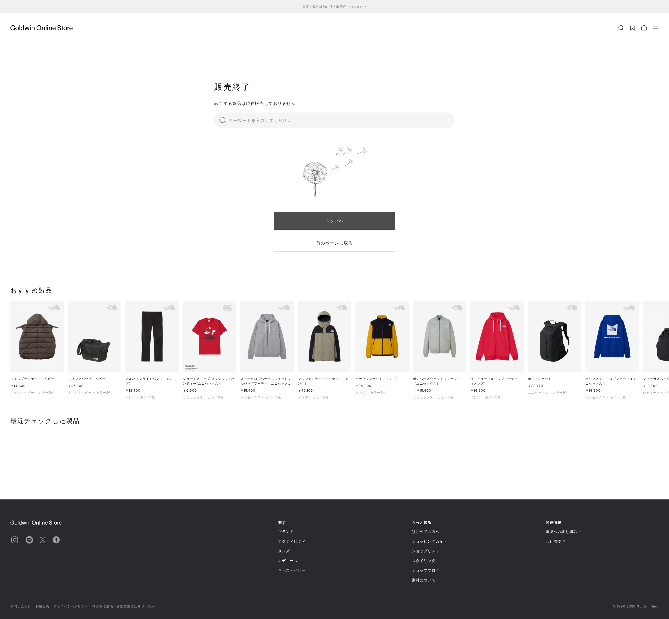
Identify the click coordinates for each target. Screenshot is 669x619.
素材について (424, 579)
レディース (288, 560)
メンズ (284, 550)
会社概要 (553, 541)
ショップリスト (426, 550)
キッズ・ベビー (292, 570)
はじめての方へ (426, 531)
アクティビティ (292, 541)
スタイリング (424, 560)
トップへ (334, 220)
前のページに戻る (334, 242)
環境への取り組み (561, 531)
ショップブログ (426, 570)
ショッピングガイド (429, 541)
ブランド (286, 531)
